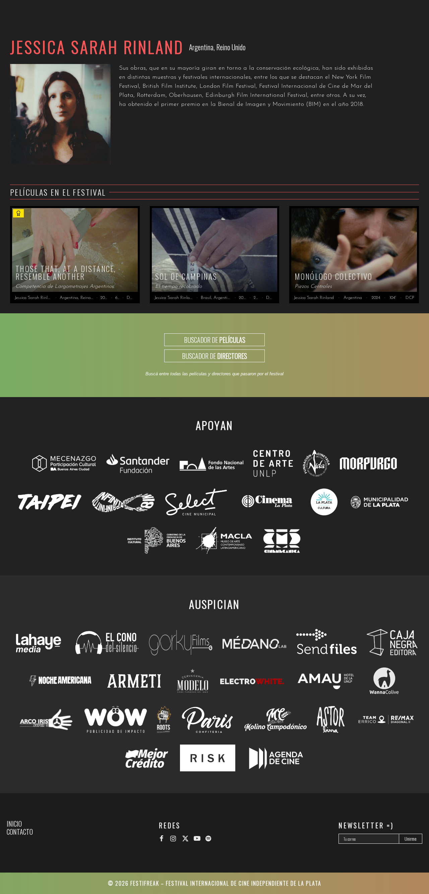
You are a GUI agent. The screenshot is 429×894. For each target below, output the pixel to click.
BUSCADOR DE (214, 340)
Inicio (14, 824)
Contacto (20, 832)
